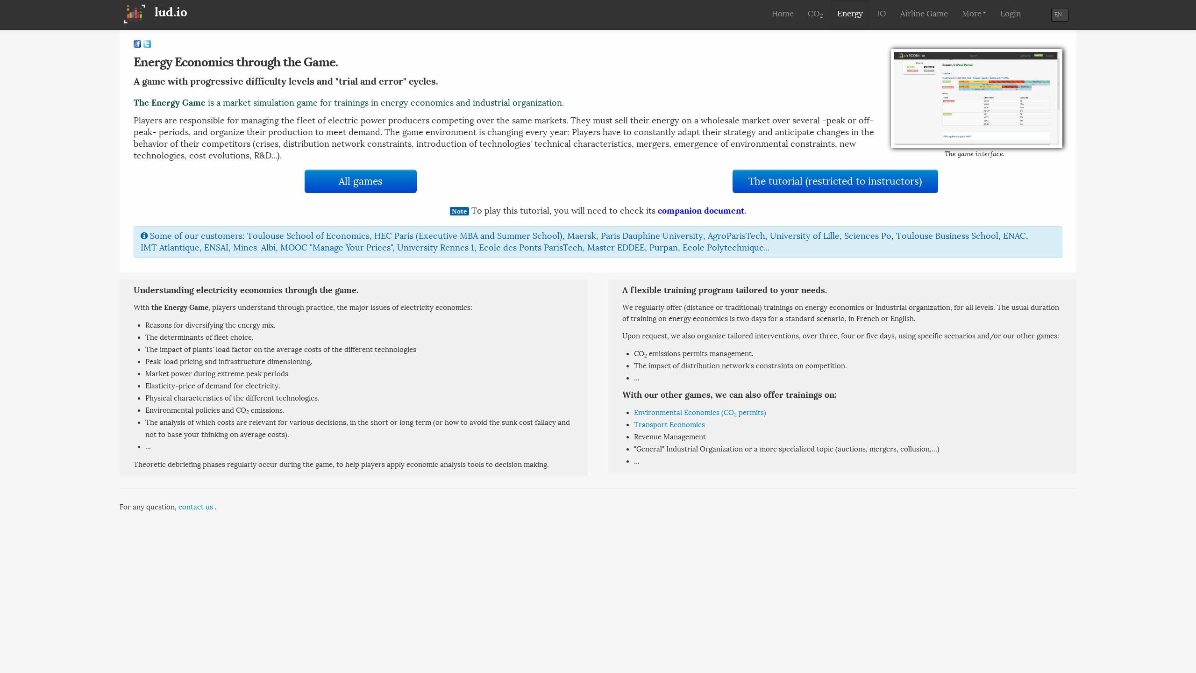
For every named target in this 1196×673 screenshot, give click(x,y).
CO (815, 14)
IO (881, 14)
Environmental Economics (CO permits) (700, 412)
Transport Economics (669, 425)
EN (1056, 14)
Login (1010, 14)
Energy (850, 14)
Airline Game (924, 14)
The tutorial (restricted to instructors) (835, 181)
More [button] (972, 14)
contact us (195, 507)
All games (361, 181)
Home (783, 14)
